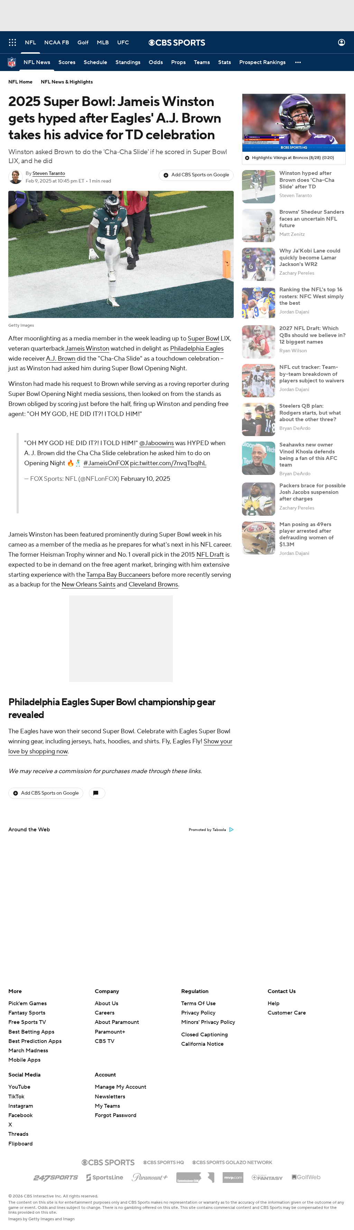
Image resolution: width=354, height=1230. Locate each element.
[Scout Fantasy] (267, 1177)
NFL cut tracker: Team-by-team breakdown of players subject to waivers (311, 374)
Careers (104, 1012)
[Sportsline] (104, 1176)
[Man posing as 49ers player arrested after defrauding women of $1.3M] (258, 538)
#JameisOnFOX (106, 463)
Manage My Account (120, 1086)
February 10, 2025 (145, 479)
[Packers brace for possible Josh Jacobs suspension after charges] (258, 499)
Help (274, 1003)
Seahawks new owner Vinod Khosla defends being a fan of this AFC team (308, 454)
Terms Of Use (198, 1003)
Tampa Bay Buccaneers (118, 575)
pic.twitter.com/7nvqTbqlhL (168, 463)
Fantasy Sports (26, 1012)
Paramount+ (110, 1031)
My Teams (107, 1106)
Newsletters (110, 1096)
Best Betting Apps (31, 1031)
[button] (12, 42)
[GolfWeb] (306, 1177)
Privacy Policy (198, 1012)
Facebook (20, 1115)
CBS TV (104, 1041)
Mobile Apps (24, 1059)
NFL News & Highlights (67, 82)
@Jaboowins (156, 443)
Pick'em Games (27, 1003)
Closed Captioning (204, 1034)
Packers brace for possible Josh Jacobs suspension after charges (312, 492)
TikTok (16, 1096)
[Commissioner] (195, 1174)
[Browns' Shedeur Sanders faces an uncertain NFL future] (258, 225)
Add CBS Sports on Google (200, 175)
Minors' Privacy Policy (208, 1022)
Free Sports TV (27, 1022)
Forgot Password (116, 1115)
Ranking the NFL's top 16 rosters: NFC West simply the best (311, 296)
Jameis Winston (87, 349)
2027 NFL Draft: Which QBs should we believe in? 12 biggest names (312, 335)
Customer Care (287, 1012)
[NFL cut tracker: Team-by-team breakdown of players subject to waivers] (258, 380)
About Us (106, 1003)
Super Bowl (203, 339)
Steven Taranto (48, 173)
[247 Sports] (55, 1176)
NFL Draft (210, 555)
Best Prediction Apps (35, 1041)
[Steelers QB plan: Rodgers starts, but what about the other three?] (258, 419)
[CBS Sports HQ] (163, 1161)
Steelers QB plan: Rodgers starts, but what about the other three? (310, 412)
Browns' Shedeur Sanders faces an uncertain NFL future (311, 219)
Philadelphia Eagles (197, 349)
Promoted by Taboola (207, 830)
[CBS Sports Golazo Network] (232, 1161)
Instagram (20, 1106)
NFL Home (20, 82)
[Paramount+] (150, 1176)
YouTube (19, 1086)
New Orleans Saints (88, 585)
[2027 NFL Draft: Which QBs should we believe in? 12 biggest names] (258, 342)
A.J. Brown (60, 359)
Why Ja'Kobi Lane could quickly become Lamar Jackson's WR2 (310, 257)
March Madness (28, 1050)
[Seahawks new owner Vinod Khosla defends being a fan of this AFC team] (258, 458)
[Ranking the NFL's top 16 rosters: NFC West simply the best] (258, 303)
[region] (293, 123)
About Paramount (117, 1022)
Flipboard (20, 1143)
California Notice (202, 1044)
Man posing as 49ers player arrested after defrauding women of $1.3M (306, 534)
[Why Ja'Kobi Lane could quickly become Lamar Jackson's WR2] (258, 264)
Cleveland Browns (153, 585)
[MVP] (233, 1174)
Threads (18, 1134)
